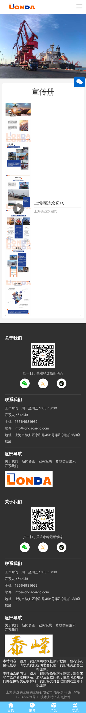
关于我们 (11, 461)
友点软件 (63, 697)
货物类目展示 (66, 461)
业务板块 (45, 461)
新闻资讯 (28, 461)
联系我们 (11, 466)
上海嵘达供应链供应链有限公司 (29, 692)
